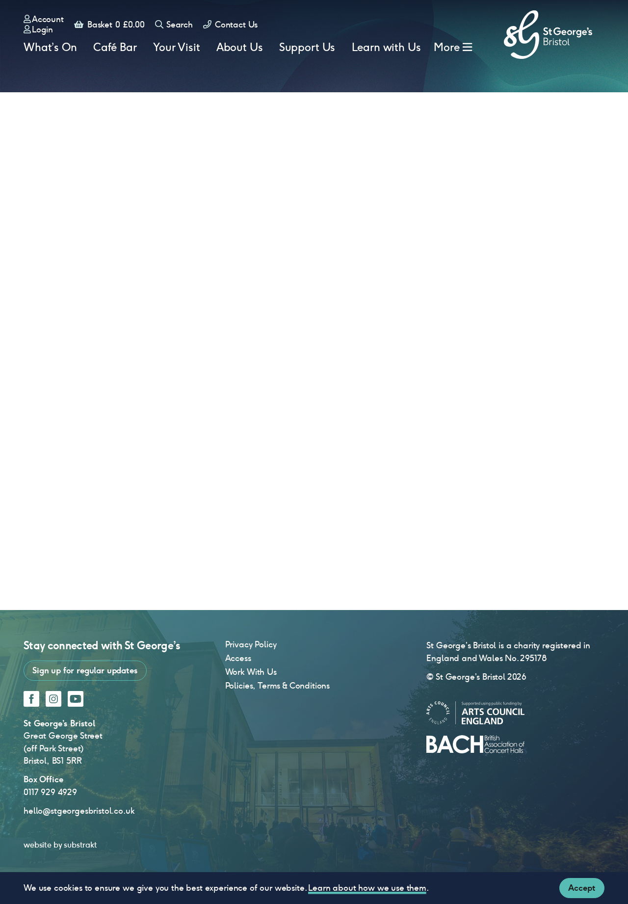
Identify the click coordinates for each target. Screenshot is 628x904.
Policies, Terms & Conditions (277, 686)
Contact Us (235, 24)
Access (238, 658)
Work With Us (251, 672)
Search (178, 24)
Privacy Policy (251, 644)
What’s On (50, 47)
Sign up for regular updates (85, 670)
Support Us (307, 47)
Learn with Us (386, 47)
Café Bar (115, 47)
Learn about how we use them (367, 888)
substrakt (80, 845)
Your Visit (176, 47)
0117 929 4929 (50, 792)
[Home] (548, 34)
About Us (239, 47)
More (447, 47)
